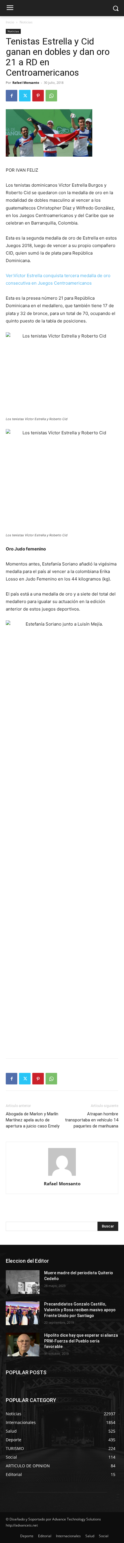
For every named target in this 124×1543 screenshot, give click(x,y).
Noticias (26, 22)
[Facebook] (11, 95)
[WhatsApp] (51, 95)
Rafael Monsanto (25, 82)
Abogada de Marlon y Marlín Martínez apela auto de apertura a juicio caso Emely (32, 1120)
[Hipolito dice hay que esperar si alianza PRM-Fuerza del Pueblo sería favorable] (23, 1344)
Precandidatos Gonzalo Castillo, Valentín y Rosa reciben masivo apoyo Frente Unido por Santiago (80, 1310)
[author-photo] (62, 1175)
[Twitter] (25, 95)
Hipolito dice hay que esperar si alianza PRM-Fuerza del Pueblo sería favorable (81, 1341)
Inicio (10, 22)
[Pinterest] (38, 95)
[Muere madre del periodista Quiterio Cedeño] (23, 1282)
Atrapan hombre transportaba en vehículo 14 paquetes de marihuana (91, 1120)
